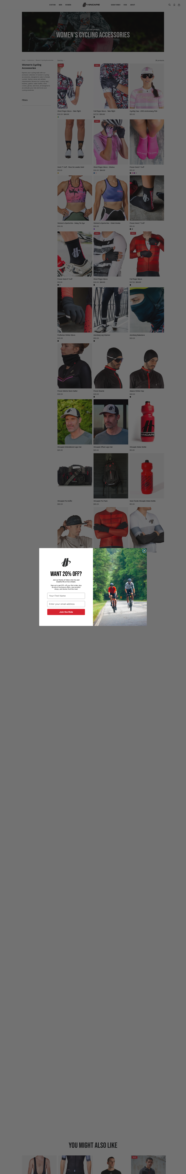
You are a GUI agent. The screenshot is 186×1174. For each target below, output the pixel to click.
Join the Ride (66, 612)
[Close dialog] (144, 550)
